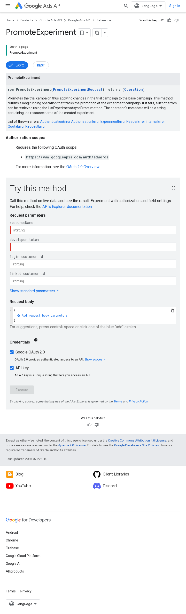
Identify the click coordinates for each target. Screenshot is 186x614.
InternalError (155, 121)
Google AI (13, 563)
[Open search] (126, 6)
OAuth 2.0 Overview (82, 166)
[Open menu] (8, 6)
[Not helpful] (176, 20)
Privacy (25, 591)
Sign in (174, 6)
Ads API (52, 6)
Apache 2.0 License (71, 445)
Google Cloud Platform (23, 556)
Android (12, 532)
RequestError (35, 126)
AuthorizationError (85, 121)
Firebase (12, 548)
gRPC (20, 65)
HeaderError (135, 121)
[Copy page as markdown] (97, 33)
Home (10, 20)
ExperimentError (113, 121)
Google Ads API (50, 20)
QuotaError (16, 126)
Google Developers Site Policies (136, 445)
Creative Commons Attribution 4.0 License (137, 440)
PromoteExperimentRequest (77, 89)
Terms (11, 591)
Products (27, 20)
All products (15, 571)
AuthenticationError (55, 121)
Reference (104, 20)
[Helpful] (169, 20)
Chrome (12, 540)
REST (41, 65)
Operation (133, 89)
